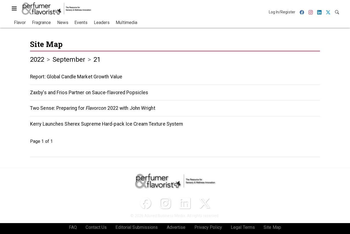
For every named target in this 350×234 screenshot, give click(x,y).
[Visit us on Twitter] (204, 203)
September (69, 59)
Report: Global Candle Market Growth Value (76, 76)
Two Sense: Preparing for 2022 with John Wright (92, 108)
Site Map (46, 44)
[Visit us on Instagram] (165, 203)
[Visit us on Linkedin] (184, 203)
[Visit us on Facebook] (145, 203)
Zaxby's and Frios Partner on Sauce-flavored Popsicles (89, 92)
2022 (37, 59)
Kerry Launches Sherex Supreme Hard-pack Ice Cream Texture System (106, 124)
